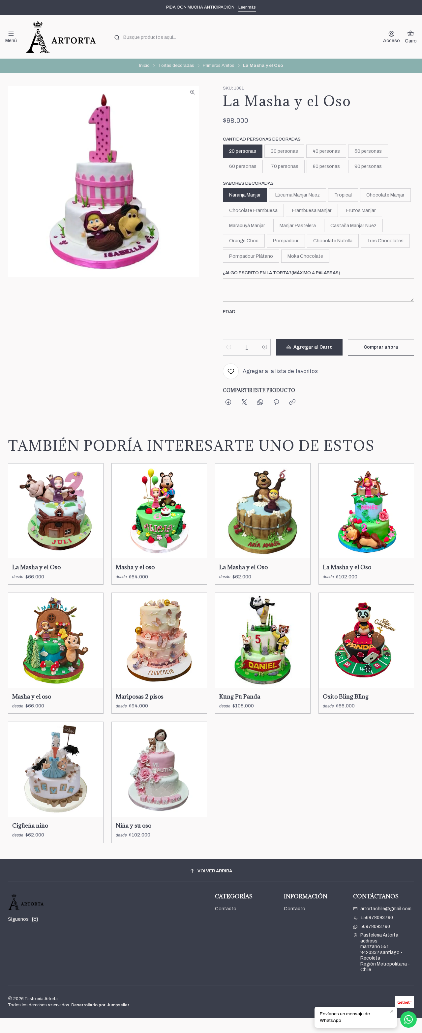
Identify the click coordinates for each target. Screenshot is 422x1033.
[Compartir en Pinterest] (276, 403)
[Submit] (117, 37)
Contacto (225, 908)
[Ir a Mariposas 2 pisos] (159, 640)
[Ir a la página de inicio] (60, 37)
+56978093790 (376, 917)
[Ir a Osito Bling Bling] (366, 640)
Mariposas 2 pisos (140, 696)
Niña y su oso (133, 825)
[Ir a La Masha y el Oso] (55, 511)
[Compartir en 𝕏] (244, 403)
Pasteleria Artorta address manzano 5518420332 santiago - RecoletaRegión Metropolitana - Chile (385, 952)
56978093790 (375, 926)
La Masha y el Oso (36, 567)
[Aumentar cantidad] (264, 347)
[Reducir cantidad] (228, 347)
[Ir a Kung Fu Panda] (262, 640)
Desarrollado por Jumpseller (100, 1005)
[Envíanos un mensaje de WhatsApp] (408, 1019)
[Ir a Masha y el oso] (159, 511)
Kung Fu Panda (239, 696)
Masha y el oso (135, 567)
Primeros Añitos (218, 65)
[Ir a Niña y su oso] (159, 769)
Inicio (144, 65)
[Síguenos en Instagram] (35, 919)
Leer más (247, 7)
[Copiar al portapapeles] (292, 403)
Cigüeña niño (30, 825)
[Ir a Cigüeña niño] (55, 769)
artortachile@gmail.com (385, 908)
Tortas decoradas (176, 65)
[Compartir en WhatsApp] (260, 403)
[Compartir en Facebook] (228, 403)
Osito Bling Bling (346, 696)
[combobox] (241, 36)
